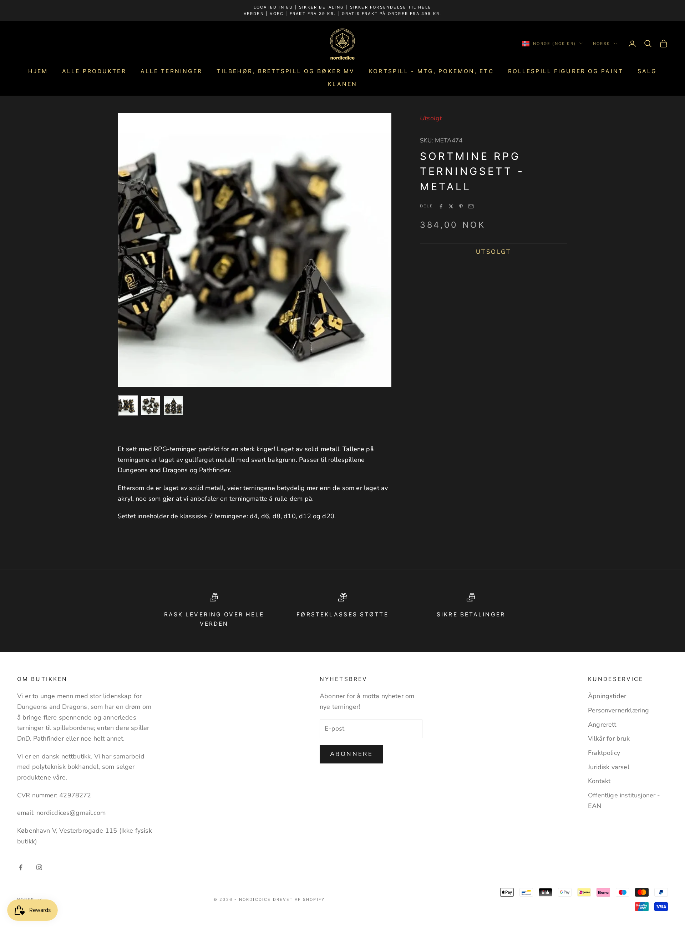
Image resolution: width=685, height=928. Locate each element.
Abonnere (351, 754)
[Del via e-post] (471, 206)
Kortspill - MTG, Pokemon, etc (431, 71)
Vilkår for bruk (609, 738)
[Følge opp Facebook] (20, 867)
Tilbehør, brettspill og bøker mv (286, 71)
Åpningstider (607, 696)
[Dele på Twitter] (451, 206)
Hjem (38, 71)
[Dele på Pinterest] (461, 206)
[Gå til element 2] (151, 405)
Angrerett (602, 724)
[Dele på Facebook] (441, 206)
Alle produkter (94, 71)
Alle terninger (172, 71)
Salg (647, 71)
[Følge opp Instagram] (39, 867)
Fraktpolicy (604, 752)
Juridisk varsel (608, 767)
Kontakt (599, 781)
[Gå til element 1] (128, 405)
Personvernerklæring (618, 710)
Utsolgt (493, 252)
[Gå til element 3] (173, 405)
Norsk (601, 43)
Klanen (342, 84)
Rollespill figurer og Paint (565, 71)
